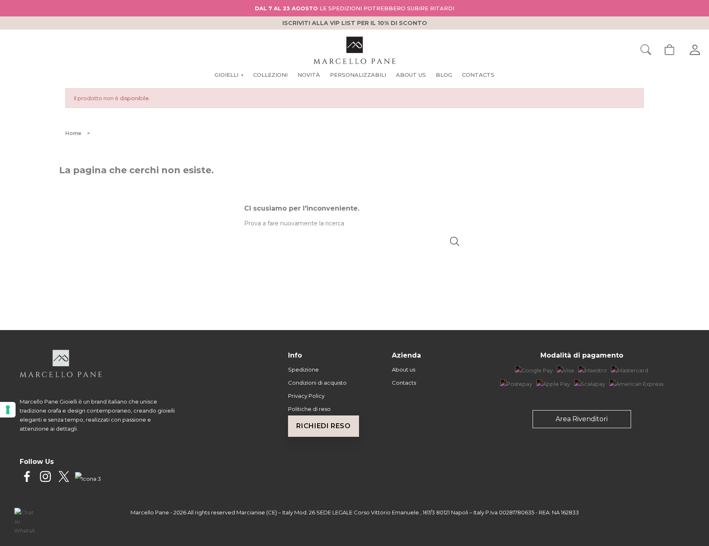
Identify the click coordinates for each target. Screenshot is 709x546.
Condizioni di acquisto (317, 382)
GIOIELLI (229, 74)
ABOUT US (411, 74)
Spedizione (303, 369)
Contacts (404, 382)
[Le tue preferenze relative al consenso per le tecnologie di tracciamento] (8, 410)
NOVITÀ (308, 74)
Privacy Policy (306, 395)
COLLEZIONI (270, 74)
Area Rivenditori (582, 419)
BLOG (444, 74)
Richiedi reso (323, 426)
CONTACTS (478, 74)
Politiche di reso (309, 409)
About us (403, 369)
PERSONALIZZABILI (358, 74)
